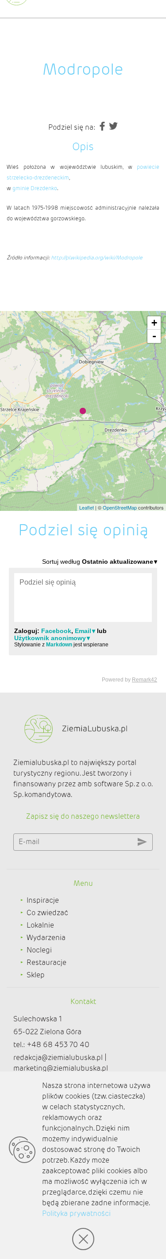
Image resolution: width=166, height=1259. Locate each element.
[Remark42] (83, 620)
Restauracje (46, 962)
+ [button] (154, 322)
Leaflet (86, 507)
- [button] (154, 336)
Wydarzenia (46, 937)
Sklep (36, 975)
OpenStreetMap (120, 507)
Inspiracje (43, 900)
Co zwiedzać (47, 912)
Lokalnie (40, 925)
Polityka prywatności (76, 1213)
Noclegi (39, 950)
